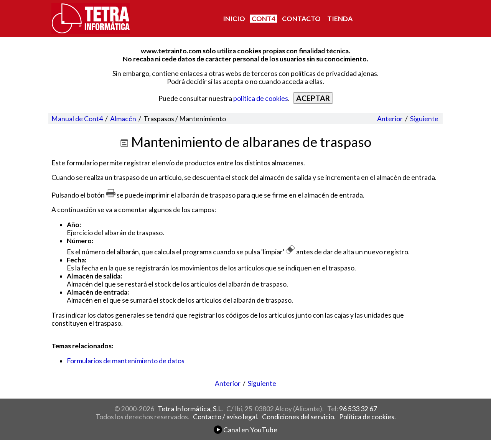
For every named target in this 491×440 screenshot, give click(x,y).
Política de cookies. (367, 417)
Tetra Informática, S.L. (190, 409)
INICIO (234, 19)
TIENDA (340, 19)
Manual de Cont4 (77, 119)
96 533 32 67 (358, 409)
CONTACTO (301, 19)
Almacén (123, 119)
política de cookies (260, 98)
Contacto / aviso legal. (226, 417)
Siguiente (424, 119)
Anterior (390, 119)
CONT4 (263, 19)
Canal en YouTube (249, 430)
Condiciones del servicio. (299, 417)
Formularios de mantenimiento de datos (126, 361)
